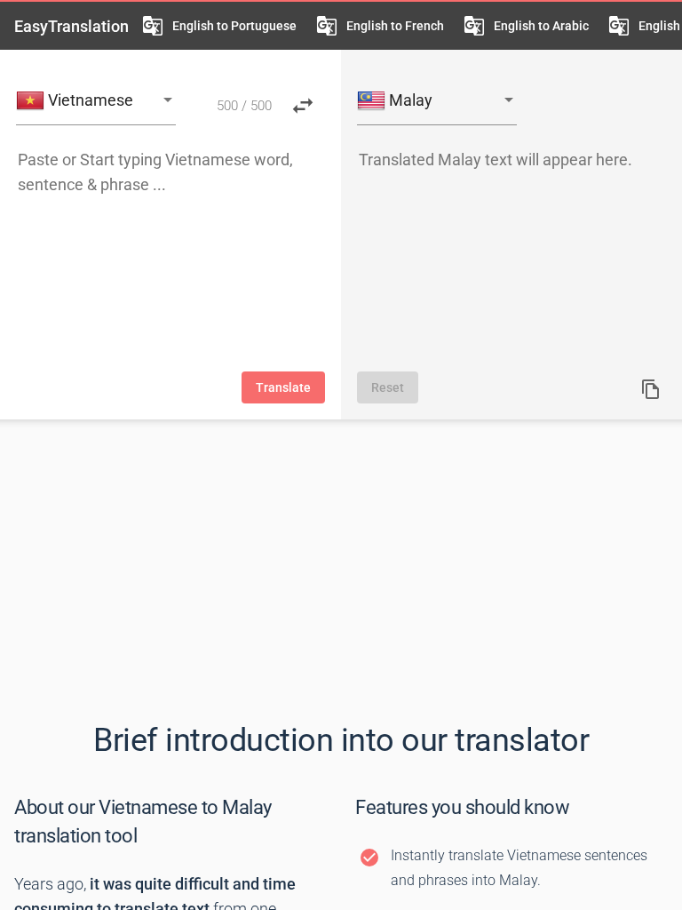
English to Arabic (541, 26)
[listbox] (96, 102)
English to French (395, 26)
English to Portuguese (234, 26)
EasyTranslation (71, 26)
